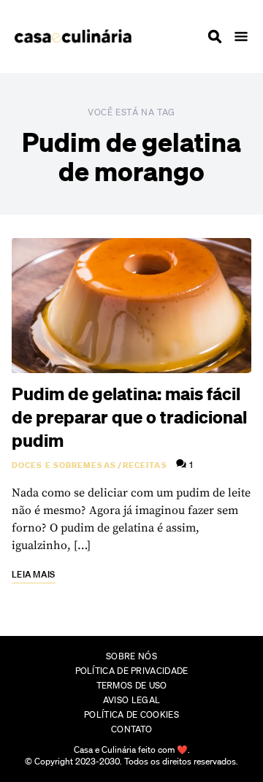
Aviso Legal (131, 700)
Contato (131, 729)
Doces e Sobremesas (64, 465)
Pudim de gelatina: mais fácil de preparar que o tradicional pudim (129, 417)
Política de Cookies (131, 714)
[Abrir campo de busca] (214, 36)
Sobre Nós (131, 656)
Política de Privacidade (131, 670)
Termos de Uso (131, 685)
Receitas (145, 465)
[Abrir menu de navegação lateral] (241, 36)
